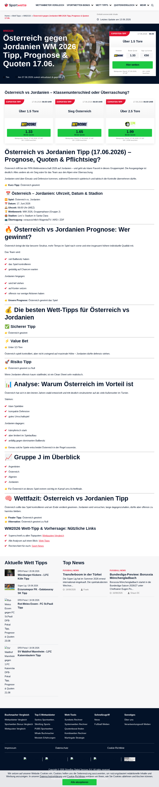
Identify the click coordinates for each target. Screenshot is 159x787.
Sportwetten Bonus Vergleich (19, 724)
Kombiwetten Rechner (75, 733)
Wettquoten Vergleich (15, 728)
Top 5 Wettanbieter (45, 714)
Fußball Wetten (101, 724)
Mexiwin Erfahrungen (45, 737)
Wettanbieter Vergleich (16, 719)
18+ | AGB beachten (146, 72)
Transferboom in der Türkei (82, 574)
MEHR (143, 5)
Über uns (128, 719)
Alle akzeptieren (79, 782)
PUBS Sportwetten (44, 728)
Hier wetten (132, 64)
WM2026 (27, 16)
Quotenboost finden (74, 728)
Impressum (10, 748)
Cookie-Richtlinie (115, 748)
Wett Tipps (16, 16)
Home (7, 16)
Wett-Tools (70, 714)
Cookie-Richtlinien (76, 776)
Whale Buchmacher (44, 733)
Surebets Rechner (73, 719)
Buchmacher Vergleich (17, 714)
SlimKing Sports (42, 724)
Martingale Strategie (74, 737)
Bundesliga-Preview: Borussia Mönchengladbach (131, 576)
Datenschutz (61, 748)
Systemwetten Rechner (76, 724)
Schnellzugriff (102, 714)
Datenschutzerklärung (51, 776)
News (97, 719)
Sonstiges (129, 714)
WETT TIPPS (102, 5)
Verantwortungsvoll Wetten (137, 724)
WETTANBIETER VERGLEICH (50, 5)
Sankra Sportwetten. (45, 719)
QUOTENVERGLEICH (124, 5)
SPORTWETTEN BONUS (78, 5)
